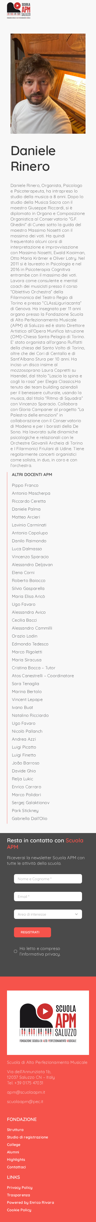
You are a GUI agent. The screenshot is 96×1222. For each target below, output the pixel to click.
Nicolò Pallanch (27, 731)
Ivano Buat (22, 707)
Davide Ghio (24, 771)
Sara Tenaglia (25, 683)
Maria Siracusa (26, 659)
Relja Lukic (22, 778)
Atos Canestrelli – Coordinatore (43, 675)
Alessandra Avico (29, 612)
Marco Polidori (26, 794)
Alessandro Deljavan (32, 564)
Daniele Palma (26, 509)
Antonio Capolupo (30, 533)
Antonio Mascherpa (31, 493)
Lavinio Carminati (29, 525)
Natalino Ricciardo (30, 715)
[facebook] (8, 1110)
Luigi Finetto (24, 755)
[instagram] (15, 1110)
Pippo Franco (25, 485)
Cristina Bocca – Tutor (33, 667)
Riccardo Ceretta (29, 501)
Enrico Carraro (26, 786)
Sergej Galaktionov (30, 802)
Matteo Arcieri (26, 517)
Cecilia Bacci (24, 620)
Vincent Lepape (27, 699)
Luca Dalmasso (27, 548)
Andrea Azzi (24, 739)
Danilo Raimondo (29, 540)
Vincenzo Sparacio (30, 556)
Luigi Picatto (24, 747)
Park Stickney (25, 810)
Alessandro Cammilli (32, 628)
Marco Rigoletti (27, 652)
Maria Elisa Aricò (28, 596)
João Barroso (25, 763)
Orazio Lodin (24, 636)
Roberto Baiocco (28, 580)
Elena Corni (23, 572)
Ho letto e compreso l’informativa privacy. (40, 951)
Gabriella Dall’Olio (29, 818)
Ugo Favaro (24, 604)
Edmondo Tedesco (30, 644)
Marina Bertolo (27, 691)
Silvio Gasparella (28, 588)
